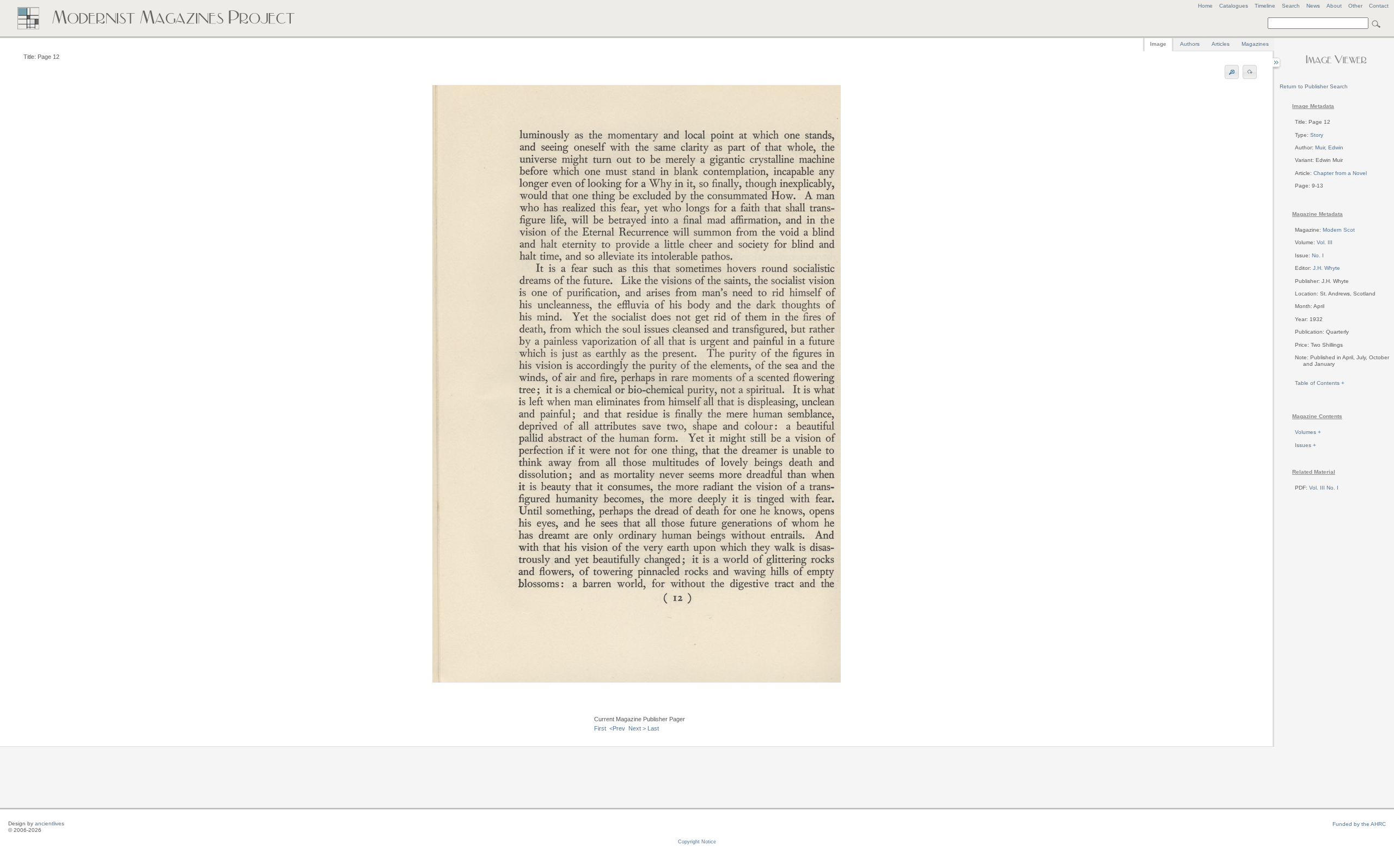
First (600, 728)
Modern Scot (1339, 230)
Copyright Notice (697, 841)
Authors (1190, 44)
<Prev (617, 728)
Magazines (1255, 44)
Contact (1379, 6)
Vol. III (1324, 242)
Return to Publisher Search (1314, 86)
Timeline (1265, 6)
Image (1158, 44)
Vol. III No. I (1323, 488)
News (1313, 6)
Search (1291, 6)
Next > (637, 728)
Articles (1221, 44)
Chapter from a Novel (1340, 173)
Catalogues (1233, 6)
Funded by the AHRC (1359, 824)
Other (1355, 6)
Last (653, 728)
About (1334, 6)
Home (1205, 6)
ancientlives (49, 823)
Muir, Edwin (1329, 147)
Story (1316, 135)
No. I (1318, 255)
